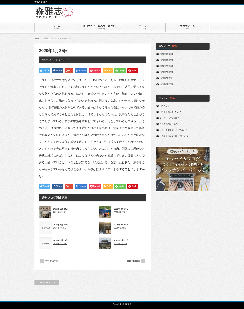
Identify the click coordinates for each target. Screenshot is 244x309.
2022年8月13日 (120, 212)
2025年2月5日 (120, 228)
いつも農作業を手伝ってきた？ (173, 130)
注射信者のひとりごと (169, 124)
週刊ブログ (48, 38)
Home (36, 38)
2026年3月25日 (60, 228)
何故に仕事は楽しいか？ (170, 112)
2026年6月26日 (166, 84)
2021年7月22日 (120, 243)
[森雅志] (55, 17)
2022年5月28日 (60, 212)
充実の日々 (164, 106)
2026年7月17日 (166, 72)
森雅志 (128, 304)
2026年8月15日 (60, 243)
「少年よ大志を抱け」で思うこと (174, 136)
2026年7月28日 (166, 66)
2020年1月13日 (51, 261)
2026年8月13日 (166, 60)
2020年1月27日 (133, 261)
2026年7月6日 (166, 78)
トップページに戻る (47, 282)
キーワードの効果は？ (169, 118)
